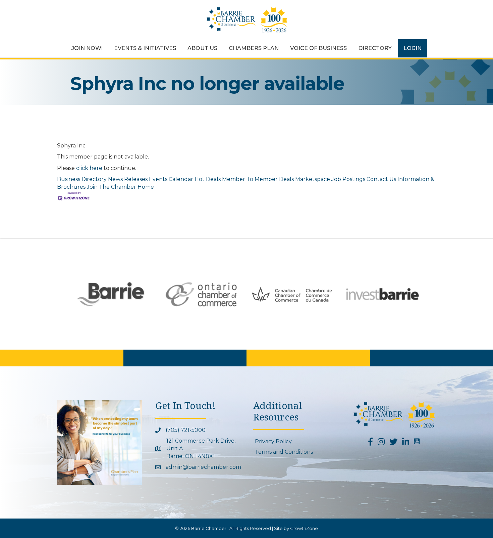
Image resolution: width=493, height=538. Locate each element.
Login (412, 48)
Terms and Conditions (284, 452)
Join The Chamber (111, 187)
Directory (375, 48)
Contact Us (381, 179)
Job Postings (348, 179)
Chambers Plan (254, 48)
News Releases (128, 179)
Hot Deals (208, 179)
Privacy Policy (273, 441)
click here (89, 168)
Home (146, 187)
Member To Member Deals (258, 179)
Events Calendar (171, 179)
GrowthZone (304, 528)
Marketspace (312, 179)
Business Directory (82, 179)
